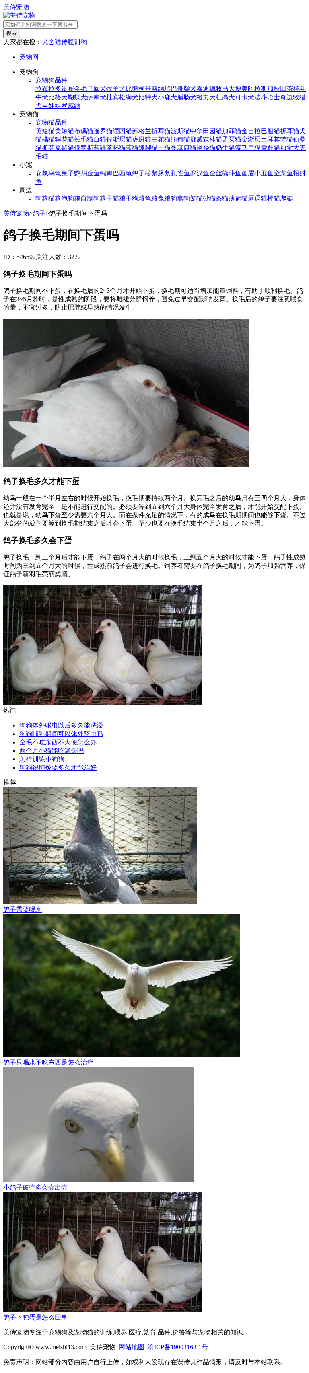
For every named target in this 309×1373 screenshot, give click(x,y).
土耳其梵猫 (277, 139)
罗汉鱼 (199, 173)
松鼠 (151, 173)
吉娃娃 (51, 105)
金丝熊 (219, 173)
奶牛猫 (225, 147)
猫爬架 (283, 198)
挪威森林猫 (206, 139)
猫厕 (247, 198)
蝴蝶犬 (77, 97)
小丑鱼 (264, 173)
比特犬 (148, 97)
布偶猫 (83, 130)
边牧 (292, 97)
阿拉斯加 (261, 88)
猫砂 (202, 198)
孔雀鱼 (180, 173)
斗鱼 (235, 173)
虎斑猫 (141, 139)
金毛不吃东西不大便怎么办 (58, 742)
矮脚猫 (148, 147)
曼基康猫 (183, 147)
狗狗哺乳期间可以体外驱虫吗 (61, 733)
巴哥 (177, 88)
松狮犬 (128, 97)
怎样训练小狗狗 (41, 759)
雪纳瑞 (161, 88)
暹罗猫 (103, 130)
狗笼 (189, 198)
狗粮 (41, 198)
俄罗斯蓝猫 (90, 147)
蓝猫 (132, 147)
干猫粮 (116, 198)
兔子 (67, 173)
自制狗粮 (93, 198)
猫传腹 (64, 42)
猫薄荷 (231, 198)
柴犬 (189, 88)
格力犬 (206, 97)
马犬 (228, 88)
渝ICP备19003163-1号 (178, 1347)
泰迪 (202, 88)
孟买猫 (231, 139)
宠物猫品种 (51, 122)
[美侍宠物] (19, 15)
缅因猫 (122, 130)
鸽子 (138, 173)
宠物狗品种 (51, 80)
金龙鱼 (283, 173)
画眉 (247, 173)
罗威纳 (70, 105)
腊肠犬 (186, 97)
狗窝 (177, 198)
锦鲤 (106, 173)
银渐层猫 (119, 139)
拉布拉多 (48, 88)
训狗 (80, 42)
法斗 (260, 97)
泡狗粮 (70, 198)
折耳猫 (289, 130)
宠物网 (29, 56)
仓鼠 (41, 173)
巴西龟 (122, 173)
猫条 (215, 198)
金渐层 (251, 139)
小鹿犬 (167, 97)
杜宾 (112, 97)
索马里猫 (248, 147)
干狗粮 (135, 198)
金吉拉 (251, 130)
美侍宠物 (16, 7)
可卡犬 (244, 97)
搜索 (11, 33)
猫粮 (54, 198)
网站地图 (131, 1347)
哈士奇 (276, 97)
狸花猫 (64, 139)
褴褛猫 (206, 147)
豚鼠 (164, 173)
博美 (241, 88)
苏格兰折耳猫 (151, 130)
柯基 (144, 88)
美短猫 (64, 130)
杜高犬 (225, 97)
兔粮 (164, 198)
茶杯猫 (116, 147)
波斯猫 (180, 130)
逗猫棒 (264, 198)
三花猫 (161, 139)
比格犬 (58, 97)
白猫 (99, 139)
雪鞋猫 (270, 147)
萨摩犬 (96, 97)
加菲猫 (231, 130)
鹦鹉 (80, 173)
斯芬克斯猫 (58, 147)
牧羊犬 (116, 88)
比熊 (132, 88)
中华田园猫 (206, 130)
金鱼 (93, 173)
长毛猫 (83, 139)
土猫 (164, 147)
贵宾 (67, 88)
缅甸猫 (180, 139)
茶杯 (292, 88)
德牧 (215, 88)
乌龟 (54, 173)
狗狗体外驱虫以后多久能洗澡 (61, 725)
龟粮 (151, 198)
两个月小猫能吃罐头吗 (51, 750)
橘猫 (48, 139)
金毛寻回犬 (90, 88)
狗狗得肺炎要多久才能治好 (58, 767)
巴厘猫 (270, 130)
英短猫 (45, 130)
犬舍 (48, 42)
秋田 (280, 88)
